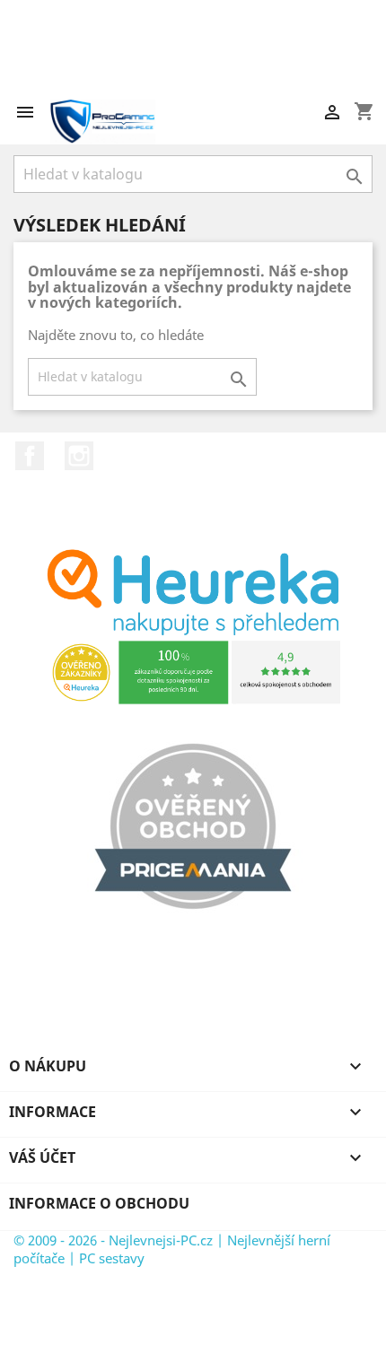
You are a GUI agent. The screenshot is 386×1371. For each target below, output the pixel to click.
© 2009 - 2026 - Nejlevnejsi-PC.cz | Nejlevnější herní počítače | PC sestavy (171, 1249)
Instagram (79, 455)
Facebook (29, 455)
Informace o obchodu (99, 1203)
